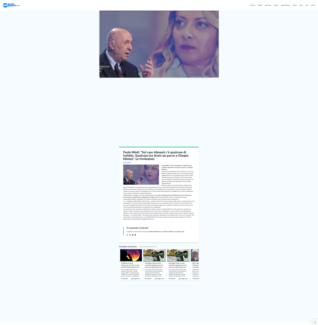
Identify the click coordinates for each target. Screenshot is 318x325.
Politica (260, 5)
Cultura (276, 5)
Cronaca (252, 5)
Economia (268, 5)
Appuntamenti (285, 5)
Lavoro (313, 5)
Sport (301, 5)
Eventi (295, 5)
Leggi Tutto (137, 278)
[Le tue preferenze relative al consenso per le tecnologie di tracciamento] (315, 322)
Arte (306, 5)
